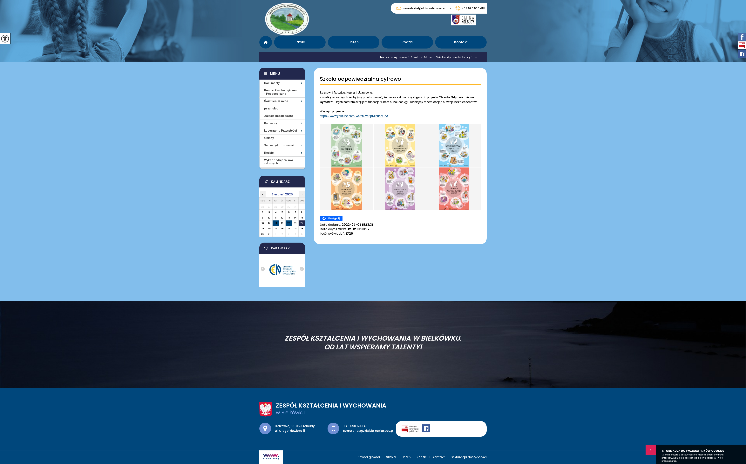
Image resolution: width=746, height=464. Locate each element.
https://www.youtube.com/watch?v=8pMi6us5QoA (354, 116)
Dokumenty (272, 83)
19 (282, 223)
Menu (275, 73)
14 (295, 217)
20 (288, 223)
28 (295, 228)
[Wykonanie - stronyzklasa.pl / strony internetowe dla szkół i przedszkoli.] (271, 457)
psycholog (271, 108)
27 (288, 228)
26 (282, 228)
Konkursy (270, 123)
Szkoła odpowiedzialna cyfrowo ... (457, 57)
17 (269, 223)
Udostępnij (333, 218)
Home (403, 57)
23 (262, 228)
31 (269, 234)
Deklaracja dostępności (469, 457)
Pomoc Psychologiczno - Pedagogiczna (280, 92)
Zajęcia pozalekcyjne (279, 116)
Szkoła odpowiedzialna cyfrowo (360, 79)
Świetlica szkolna (276, 101)
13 (289, 217)
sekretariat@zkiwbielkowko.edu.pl (427, 8)
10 (269, 217)
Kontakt (461, 42)
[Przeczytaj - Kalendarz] (287, 183)
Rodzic (407, 42)
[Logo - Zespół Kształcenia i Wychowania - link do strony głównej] (287, 19)
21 (295, 223)
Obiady (269, 138)
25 (275, 228)
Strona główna (265, 42)
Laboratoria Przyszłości (280, 130)
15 (302, 217)
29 (301, 228)
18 (276, 223)
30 (262, 234)
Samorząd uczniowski (279, 145)
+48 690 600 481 (473, 8)
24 (269, 228)
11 (275, 217)
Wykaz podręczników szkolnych (278, 161)
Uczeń (354, 42)
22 (301, 223)
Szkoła (300, 42)
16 (262, 223)
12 (282, 217)
